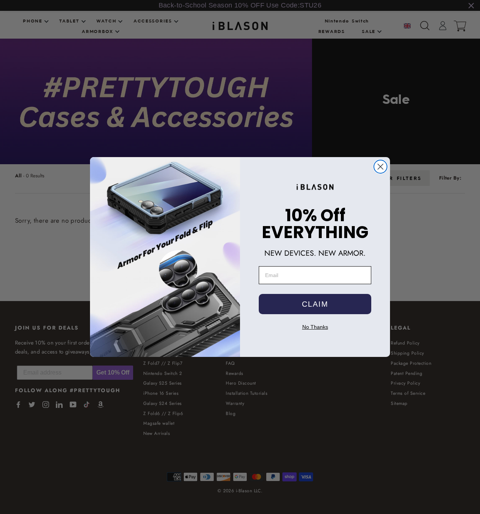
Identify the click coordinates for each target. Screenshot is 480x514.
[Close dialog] (380, 166)
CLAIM (315, 304)
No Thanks (315, 327)
